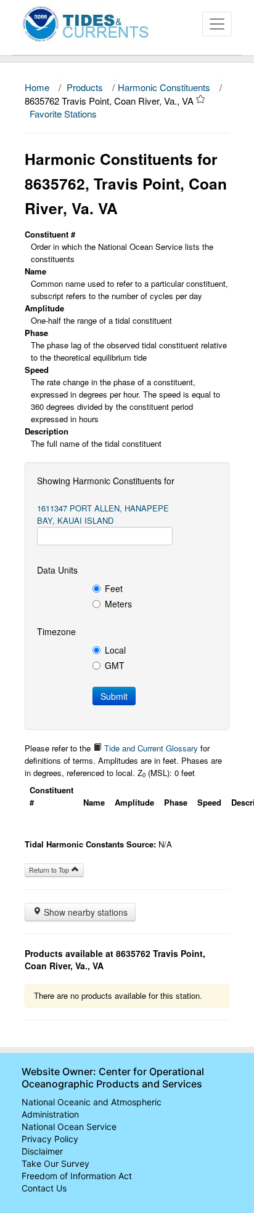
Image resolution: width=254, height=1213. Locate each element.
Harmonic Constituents (164, 87)
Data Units (57, 570)
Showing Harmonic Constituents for (105, 480)
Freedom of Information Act (77, 1176)
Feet (114, 588)
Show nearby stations (84, 912)
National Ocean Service (69, 1126)
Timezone (56, 631)
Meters (118, 604)
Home (37, 87)
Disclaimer (42, 1151)
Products (85, 87)
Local (115, 650)
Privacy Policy (50, 1139)
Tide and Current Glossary (150, 748)
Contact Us (44, 1188)
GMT (115, 665)
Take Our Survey (55, 1163)
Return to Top (50, 870)
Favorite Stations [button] (64, 113)
